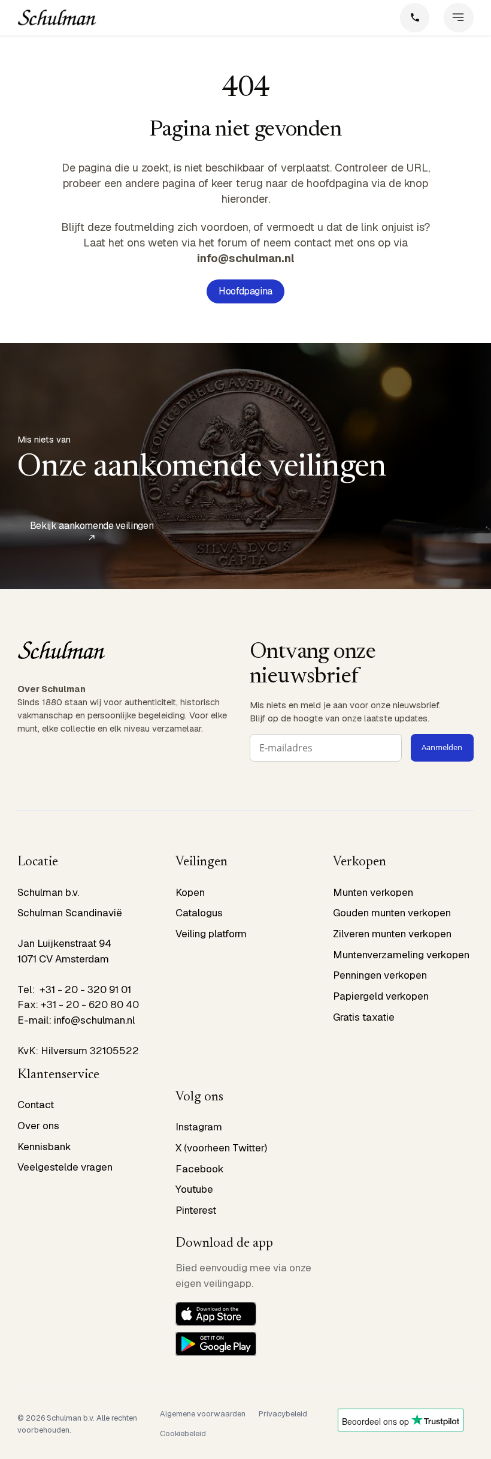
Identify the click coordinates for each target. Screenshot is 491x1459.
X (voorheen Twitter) (221, 1147)
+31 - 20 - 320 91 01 (85, 989)
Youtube (194, 1189)
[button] (459, 18)
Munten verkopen (373, 892)
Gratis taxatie (364, 1017)
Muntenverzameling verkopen (401, 954)
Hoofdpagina (245, 291)
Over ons (38, 1125)
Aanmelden (442, 747)
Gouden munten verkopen (392, 912)
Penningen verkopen (380, 975)
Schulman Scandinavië (69, 912)
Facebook (199, 1168)
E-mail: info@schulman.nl (76, 1020)
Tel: (28, 989)
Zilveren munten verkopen (392, 933)
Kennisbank (44, 1146)
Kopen (190, 892)
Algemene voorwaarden (203, 1414)
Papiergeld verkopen (381, 996)
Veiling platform (211, 933)
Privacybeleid (283, 1414)
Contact (35, 1104)
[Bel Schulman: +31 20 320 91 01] (415, 18)
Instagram (198, 1126)
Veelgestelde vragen (65, 1167)
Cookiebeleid (183, 1433)
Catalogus (199, 912)
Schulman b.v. (48, 892)
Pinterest (195, 1210)
